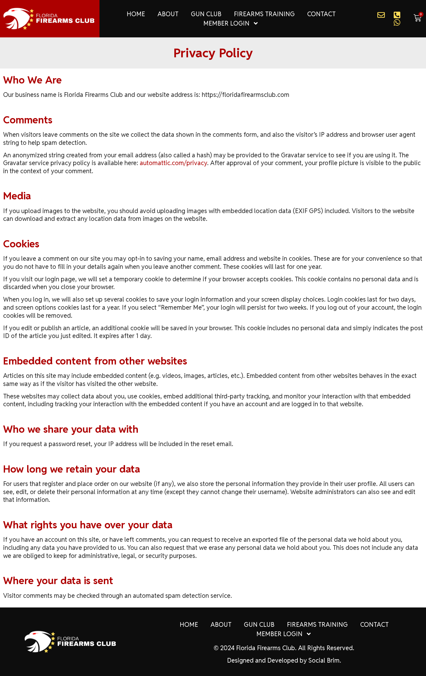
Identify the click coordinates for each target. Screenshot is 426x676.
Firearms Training (264, 14)
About (167, 14)
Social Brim (324, 660)
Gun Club (206, 14)
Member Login (226, 23)
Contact (321, 14)
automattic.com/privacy (173, 163)
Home (136, 14)
